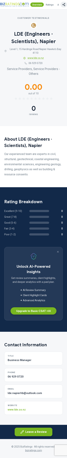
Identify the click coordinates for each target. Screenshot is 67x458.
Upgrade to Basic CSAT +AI (33, 310)
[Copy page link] (64, 4)
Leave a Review (36, 432)
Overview (37, 4)
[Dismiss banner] (57, 251)
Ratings (50, 4)
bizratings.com (33, 450)
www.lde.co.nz (36, 58)
